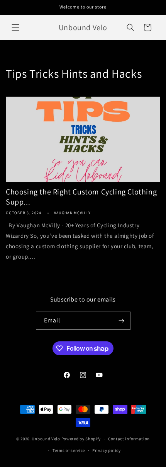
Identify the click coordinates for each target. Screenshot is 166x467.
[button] (15, 27)
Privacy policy (106, 450)
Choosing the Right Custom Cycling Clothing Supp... (81, 197)
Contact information (129, 438)
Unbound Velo (46, 438)
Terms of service (69, 450)
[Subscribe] (121, 321)
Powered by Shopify (81, 438)
